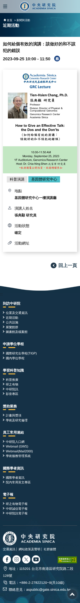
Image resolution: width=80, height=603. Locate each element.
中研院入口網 (15, 441)
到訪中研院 (11, 303)
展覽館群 (12, 327)
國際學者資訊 (13, 468)
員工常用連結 (13, 432)
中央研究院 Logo (38, 6)
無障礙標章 (67, 559)
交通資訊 (9, 549)
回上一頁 (67, 265)
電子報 (8, 494)
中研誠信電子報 (17, 508)
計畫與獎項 (13, 415)
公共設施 (12, 322)
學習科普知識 (13, 370)
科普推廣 (12, 379)
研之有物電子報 (17, 503)
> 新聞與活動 (22, 20)
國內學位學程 (15, 358)
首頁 (9, 20)
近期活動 (12, 317)
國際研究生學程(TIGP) (21, 353)
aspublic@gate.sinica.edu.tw (48, 590)
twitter (17, 559)
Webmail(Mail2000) (19, 451)
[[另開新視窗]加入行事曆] (57, 59)
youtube (36, 559)
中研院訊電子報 (17, 513)
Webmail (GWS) (17, 446)
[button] (5, 6)
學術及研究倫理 (17, 420)
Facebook (7, 559)
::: (1, 294)
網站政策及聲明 (29, 549)
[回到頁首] (72, 594)
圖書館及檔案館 (17, 331)
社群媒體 (50, 549)
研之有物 (12, 384)
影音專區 (12, 394)
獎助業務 (10, 406)
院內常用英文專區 (18, 482)
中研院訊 (12, 389)
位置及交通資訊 (17, 312)
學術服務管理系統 (18, 456)
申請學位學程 (13, 344)
